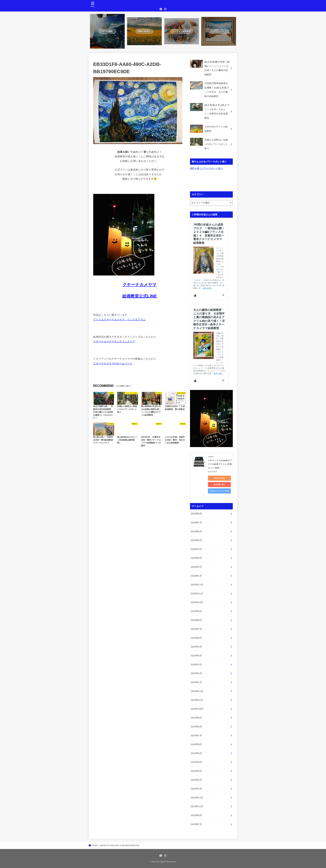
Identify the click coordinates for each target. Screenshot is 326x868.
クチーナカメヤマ (140, 284)
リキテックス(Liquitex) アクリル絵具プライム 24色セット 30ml (220, 464)
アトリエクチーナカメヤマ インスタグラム (119, 319)
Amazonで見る (219, 478)
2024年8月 (196, 726)
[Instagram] (165, 9)
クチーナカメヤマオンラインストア (114, 341)
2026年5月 (196, 540)
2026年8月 (196, 513)
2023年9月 (196, 815)
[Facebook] (161, 9)
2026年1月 (196, 576)
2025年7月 (196, 629)
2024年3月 (196, 771)
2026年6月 (196, 531)
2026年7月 (196, 522)
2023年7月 (196, 824)
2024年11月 (197, 700)
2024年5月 (196, 753)
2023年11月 (197, 806)
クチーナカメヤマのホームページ (112, 363)
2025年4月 (196, 655)
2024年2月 (196, 780)
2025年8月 (196, 620)
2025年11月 (197, 593)
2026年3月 (196, 558)
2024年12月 (197, 691)
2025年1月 (196, 682)
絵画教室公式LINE (139, 296)
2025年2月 (196, 673)
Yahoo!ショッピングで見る (219, 491)
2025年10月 (197, 602)
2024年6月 (196, 744)
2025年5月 (196, 646)
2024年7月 (196, 735)
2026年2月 (196, 567)
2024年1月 (196, 788)
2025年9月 (196, 611)
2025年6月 (196, 638)
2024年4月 (196, 762)
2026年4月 (196, 549)
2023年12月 (197, 797)
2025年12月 (197, 584)
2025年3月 (196, 664)
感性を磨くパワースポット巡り (206, 168)
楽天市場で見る (219, 484)
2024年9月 (196, 717)
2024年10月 (197, 709)
